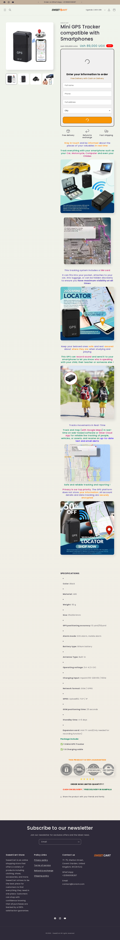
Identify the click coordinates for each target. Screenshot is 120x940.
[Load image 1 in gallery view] (11, 79)
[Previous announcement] (38, 2)
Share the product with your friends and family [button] (83, 796)
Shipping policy (41, 876)
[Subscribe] (78, 842)
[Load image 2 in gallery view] (23, 79)
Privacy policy (41, 860)
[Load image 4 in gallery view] (47, 79)
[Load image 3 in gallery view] (35, 79)
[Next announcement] (81, 2)
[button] (5, 10)
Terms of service (42, 865)
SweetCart (56, 933)
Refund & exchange (43, 870)
